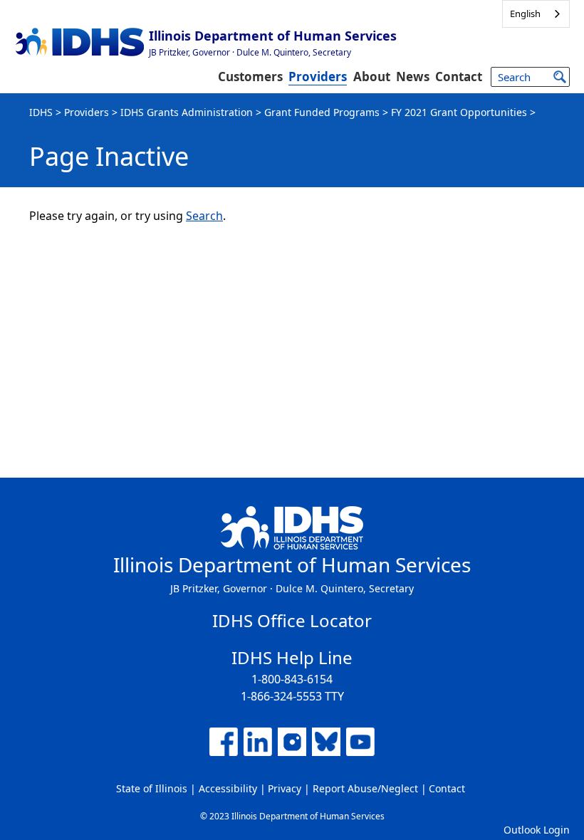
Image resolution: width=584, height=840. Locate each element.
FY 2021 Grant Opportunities (459, 112)
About (371, 76)
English (525, 13)
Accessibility (228, 788)
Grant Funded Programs (322, 112)
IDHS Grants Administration (186, 112)
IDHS (41, 112)
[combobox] (536, 14)
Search (204, 216)
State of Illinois (151, 788)
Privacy (284, 788)
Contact (458, 76)
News (412, 76)
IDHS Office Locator (292, 620)
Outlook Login (537, 829)
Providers (317, 76)
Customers (250, 76)
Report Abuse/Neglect (365, 788)
